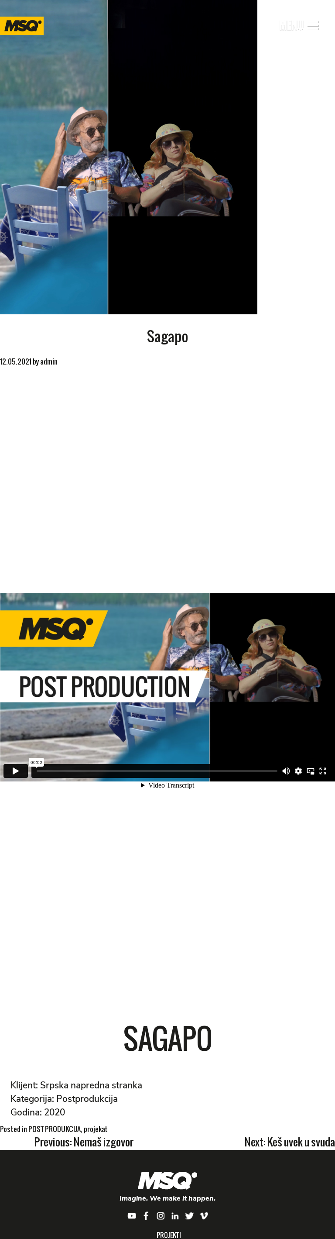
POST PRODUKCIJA (54, 1129)
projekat (96, 1129)
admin (49, 361)
